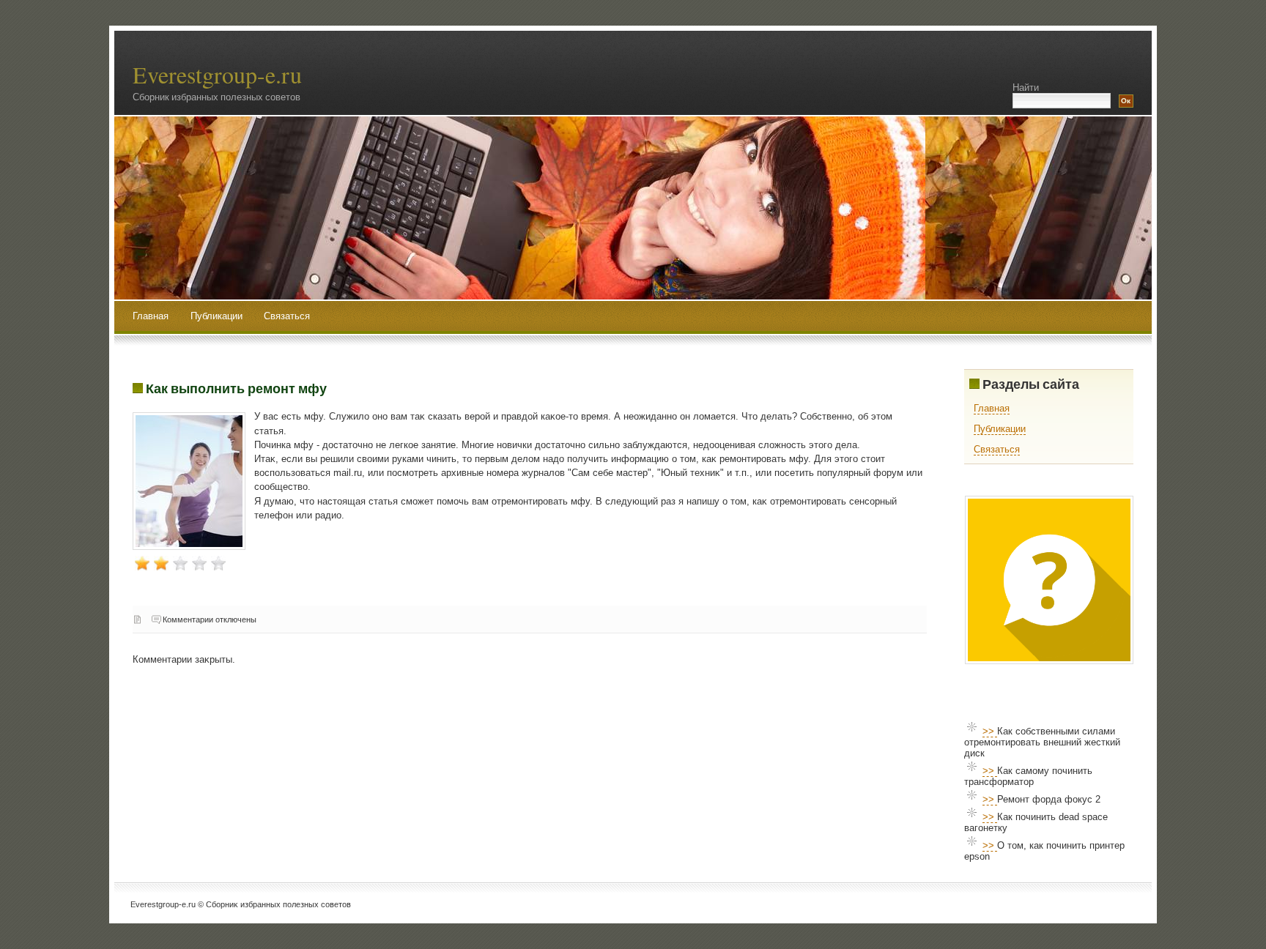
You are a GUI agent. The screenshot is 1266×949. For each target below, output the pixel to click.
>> (989, 731)
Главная (151, 315)
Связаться (287, 315)
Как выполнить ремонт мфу (236, 388)
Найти (1026, 87)
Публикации (217, 315)
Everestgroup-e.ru (217, 74)
